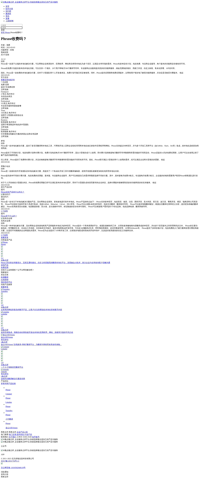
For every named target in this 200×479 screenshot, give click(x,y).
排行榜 (8, 11)
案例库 (8, 14)
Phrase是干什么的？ (9, 216)
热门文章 (13, 434)
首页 (7, 6)
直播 (7, 18)
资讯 (7, 16)
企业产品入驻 (22, 432)
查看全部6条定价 (8, 80)
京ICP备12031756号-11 (10, 461)
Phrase (7, 32)
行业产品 (28, 434)
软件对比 (21, 434)
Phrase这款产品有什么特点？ (12, 192)
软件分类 (9, 9)
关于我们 (12, 437)
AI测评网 (9, 21)
